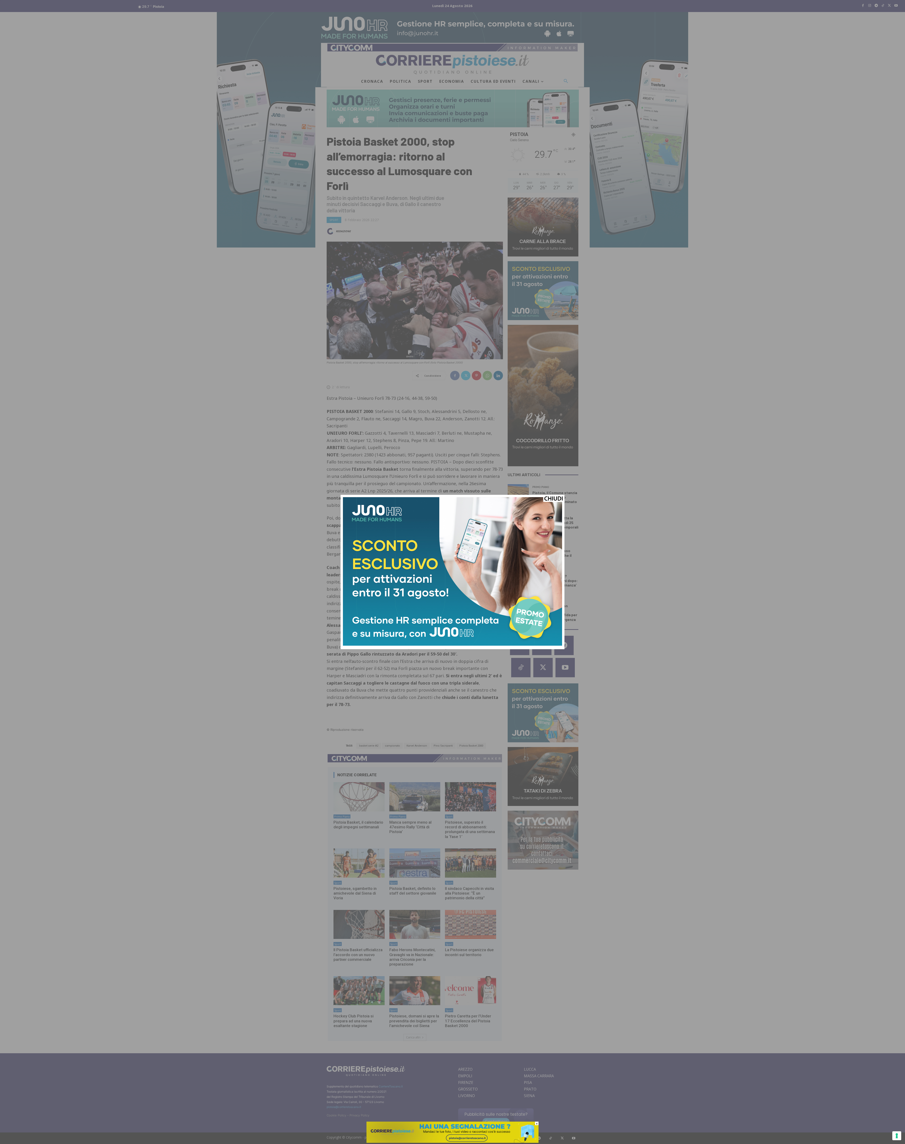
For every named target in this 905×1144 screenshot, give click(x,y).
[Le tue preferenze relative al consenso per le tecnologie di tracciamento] (896, 1135)
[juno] (452, 644)
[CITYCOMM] (452, 1142)
